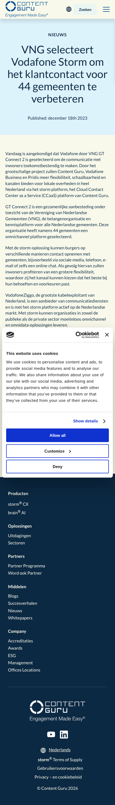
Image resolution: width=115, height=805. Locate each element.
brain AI (17, 512)
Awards (15, 648)
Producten (18, 493)
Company (17, 631)
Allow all (57, 435)
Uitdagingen (19, 535)
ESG (12, 655)
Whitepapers (20, 618)
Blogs (13, 596)
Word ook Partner (25, 573)
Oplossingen (20, 526)
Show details (85, 421)
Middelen (17, 586)
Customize (54, 451)
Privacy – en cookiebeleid (58, 777)
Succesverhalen (22, 603)
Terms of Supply (60, 759)
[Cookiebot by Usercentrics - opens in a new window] (75, 334)
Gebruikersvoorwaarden (60, 768)
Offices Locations (24, 670)
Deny (57, 466)
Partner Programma (26, 565)
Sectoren (16, 542)
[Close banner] (107, 335)
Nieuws (15, 610)
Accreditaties (20, 640)
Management (20, 662)
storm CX (18, 504)
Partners (16, 556)
